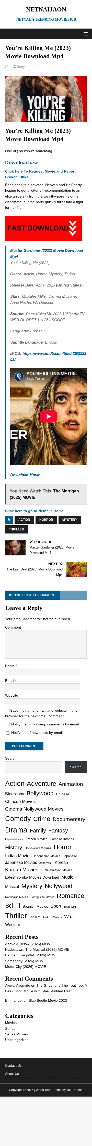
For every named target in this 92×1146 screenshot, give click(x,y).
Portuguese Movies (42, 896)
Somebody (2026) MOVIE (26, 961)
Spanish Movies (35, 906)
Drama (16, 830)
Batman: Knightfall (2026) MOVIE (32, 955)
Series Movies (16, 1034)
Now (21, 163)
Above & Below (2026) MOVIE (29, 944)
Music (67, 877)
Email (10, 681)
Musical (12, 886)
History (13, 847)
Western (12, 924)
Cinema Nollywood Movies (34, 809)
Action (24, 520)
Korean (61, 862)
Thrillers (34, 917)
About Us (12, 1074)
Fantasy (58, 830)
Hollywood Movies (38, 848)
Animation (71, 784)
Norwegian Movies (16, 896)
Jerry (21, 67)
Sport (55, 906)
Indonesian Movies (47, 856)
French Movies (37, 839)
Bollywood (40, 793)
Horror (46, 520)
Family (38, 830)
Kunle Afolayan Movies (56, 870)
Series (10, 1028)
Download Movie (25, 475)
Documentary (69, 819)
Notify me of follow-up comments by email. (45, 724)
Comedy (18, 819)
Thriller (16, 529)
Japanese (70, 856)
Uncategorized (17, 1040)
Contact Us (13, 1065)
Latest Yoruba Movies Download (32, 877)
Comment (13, 627)
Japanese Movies (21, 862)
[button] (85, 33)
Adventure (41, 783)
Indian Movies (18, 855)
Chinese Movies (20, 801)
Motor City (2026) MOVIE (25, 967)
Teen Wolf (70, 906)
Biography (14, 793)
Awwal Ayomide (17, 985)
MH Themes (74, 1090)
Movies (11, 1023)
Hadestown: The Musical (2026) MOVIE (37, 949)
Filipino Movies (14, 839)
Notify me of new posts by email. (37, 733)
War (68, 916)
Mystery (69, 520)
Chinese (62, 794)
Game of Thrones (62, 839)
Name (10, 666)
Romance (70, 895)
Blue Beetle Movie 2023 (48, 1000)
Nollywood (58, 885)
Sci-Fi (12, 905)
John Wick (45, 862)
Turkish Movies (52, 917)
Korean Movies (21, 869)
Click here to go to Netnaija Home (34, 511)
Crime (41, 818)
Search (11, 758)
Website (11, 695)
